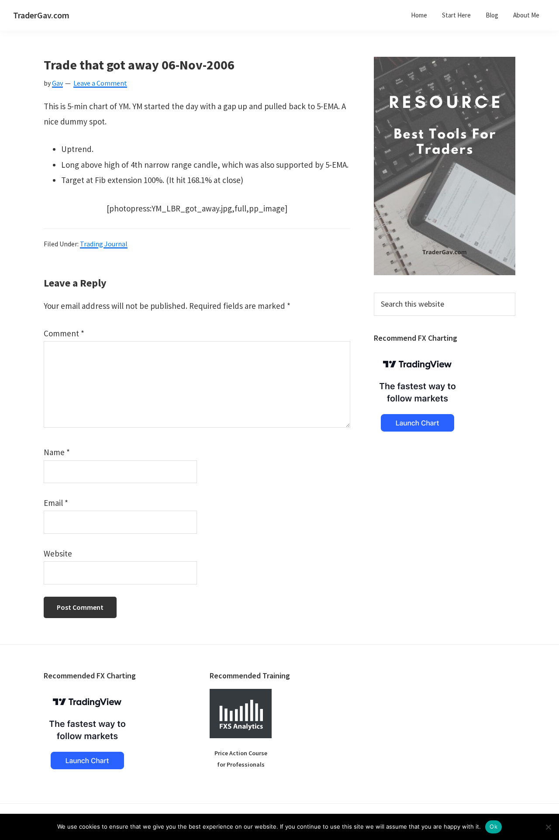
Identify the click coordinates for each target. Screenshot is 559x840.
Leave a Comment (100, 83)
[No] (548, 827)
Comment (64, 333)
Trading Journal (104, 243)
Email (56, 503)
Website (58, 553)
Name (57, 452)
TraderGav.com (41, 15)
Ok (493, 826)
